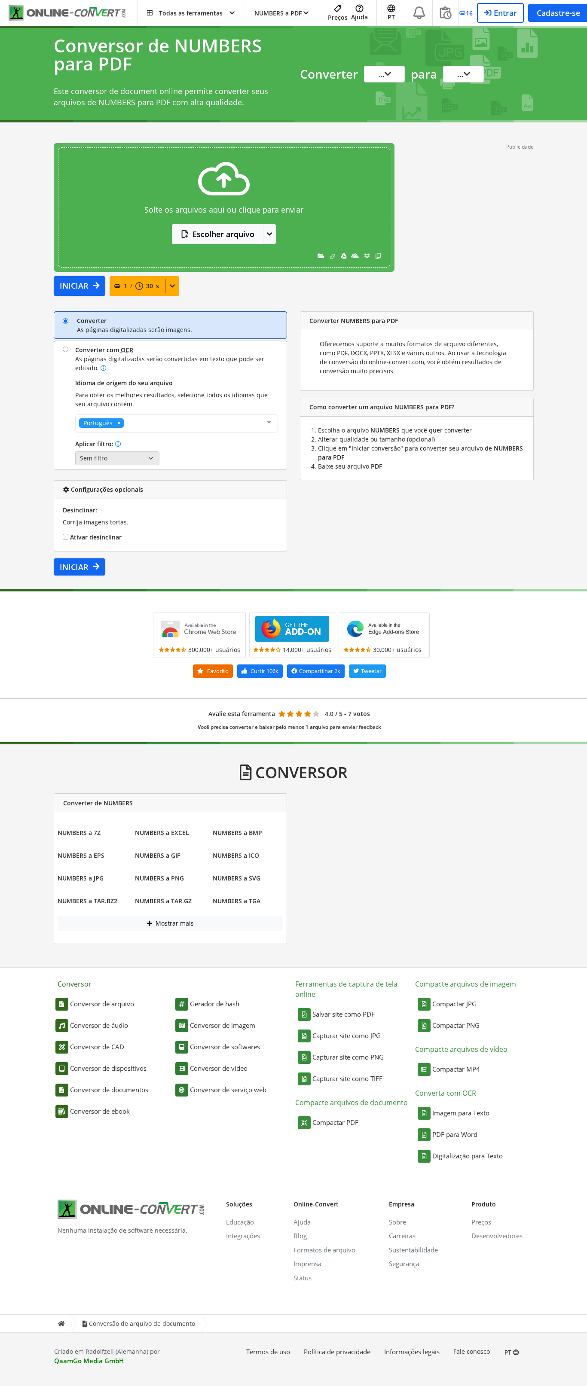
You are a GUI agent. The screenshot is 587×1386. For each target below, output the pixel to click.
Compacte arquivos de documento (351, 1102)
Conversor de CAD (97, 1046)
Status (303, 1277)
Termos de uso (268, 1351)
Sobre (397, 1222)
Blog (300, 1235)
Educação (240, 1222)
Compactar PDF (335, 1122)
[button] (191, 13)
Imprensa (307, 1263)
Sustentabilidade (413, 1250)
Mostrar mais (174, 923)
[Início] (61, 1323)
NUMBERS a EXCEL (162, 833)
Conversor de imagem (222, 1025)
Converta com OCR (445, 1093)
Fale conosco (471, 1351)
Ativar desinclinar (95, 537)
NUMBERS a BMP (237, 833)
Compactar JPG (454, 1003)
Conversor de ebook (100, 1111)
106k (264, 671)
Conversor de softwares (225, 1046)
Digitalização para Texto (467, 1155)
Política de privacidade (337, 1351)
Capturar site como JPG (346, 1035)
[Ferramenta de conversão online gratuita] (73, 13)
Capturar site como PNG (348, 1057)
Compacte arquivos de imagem (465, 984)
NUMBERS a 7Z (79, 833)
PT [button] (391, 17)
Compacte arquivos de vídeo (461, 1049)
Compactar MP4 (456, 1069)
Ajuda (359, 17)
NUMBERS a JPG (81, 878)
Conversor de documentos (109, 1089)
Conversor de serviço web (228, 1089)
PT (508, 1352)
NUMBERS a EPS (81, 855)
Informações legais (412, 1351)
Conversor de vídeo (219, 1068)
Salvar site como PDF (343, 1014)
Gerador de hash (214, 1003)
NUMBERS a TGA (236, 901)
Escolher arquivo (223, 234)
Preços (338, 17)
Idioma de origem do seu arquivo (124, 383)
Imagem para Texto (460, 1113)
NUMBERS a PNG (159, 878)
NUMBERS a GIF (157, 855)
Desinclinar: (80, 510)
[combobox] (176, 423)
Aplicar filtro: (95, 444)
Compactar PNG (456, 1025)
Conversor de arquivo (102, 1003)
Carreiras (402, 1235)
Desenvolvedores (497, 1235)
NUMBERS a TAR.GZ (163, 901)
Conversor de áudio (99, 1025)
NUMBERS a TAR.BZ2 (87, 901)
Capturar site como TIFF (347, 1078)
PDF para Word (454, 1134)
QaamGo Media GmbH (89, 1360)
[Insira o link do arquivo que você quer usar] (332, 255)
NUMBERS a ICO (236, 855)
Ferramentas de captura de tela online (346, 989)
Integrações (243, 1235)
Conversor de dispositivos (108, 1068)
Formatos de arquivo (324, 1250)
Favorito (217, 671)
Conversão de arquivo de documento (142, 1323)
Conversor (75, 984)
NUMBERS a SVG (236, 878)
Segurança (404, 1263)
